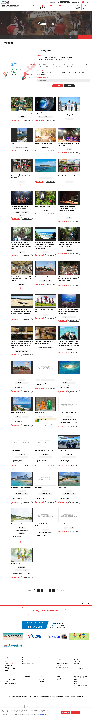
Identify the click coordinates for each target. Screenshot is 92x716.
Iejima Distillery (15, 563)
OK (75, 712)
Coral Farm (14, 143)
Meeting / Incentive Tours (44, 679)
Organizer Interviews (26, 678)
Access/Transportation (9, 659)
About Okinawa (25, 8)
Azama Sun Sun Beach (18, 412)
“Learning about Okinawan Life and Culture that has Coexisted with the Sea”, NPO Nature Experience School (44, 245)
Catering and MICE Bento (79, 668)
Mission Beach (62, 450)
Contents (59, 8)
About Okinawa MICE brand (10, 669)
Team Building (59, 659)
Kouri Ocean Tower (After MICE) (44, 174)
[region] (46, 712)
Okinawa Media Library (9, 683)
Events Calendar (8, 663)
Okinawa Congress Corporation (68, 524)
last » (62, 590)
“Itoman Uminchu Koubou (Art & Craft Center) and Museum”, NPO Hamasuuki (21, 278)
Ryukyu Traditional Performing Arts (44, 310)
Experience (58, 661)
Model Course (7, 687)
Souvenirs (76, 670)
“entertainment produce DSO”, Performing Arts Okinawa (20, 207)
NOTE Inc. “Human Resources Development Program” (67, 114)
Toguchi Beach (15, 450)
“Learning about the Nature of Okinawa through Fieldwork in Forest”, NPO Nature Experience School (21, 245)
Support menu (86, 8)
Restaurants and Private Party (28, 663)
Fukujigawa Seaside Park (18, 524)
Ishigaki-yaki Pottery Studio (43, 113)
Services (68, 8)
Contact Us (76, 679)
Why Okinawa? (34, 8)
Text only (88, 37)
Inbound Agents (77, 666)
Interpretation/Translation (79, 665)
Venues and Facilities (42, 8)
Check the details (16, 120)
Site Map (75, 683)
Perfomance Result (26, 679)
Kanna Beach (39, 487)
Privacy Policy (77, 681)
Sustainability (7, 667)
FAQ (6, 661)
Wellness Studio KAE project (43, 143)
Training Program (25, 681)
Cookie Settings (65, 712)
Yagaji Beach (62, 487)
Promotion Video (8, 685)
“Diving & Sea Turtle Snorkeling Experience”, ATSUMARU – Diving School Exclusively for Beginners (68, 343)
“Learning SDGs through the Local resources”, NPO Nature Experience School (69, 244)
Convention (41, 681)
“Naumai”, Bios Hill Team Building (21, 113)
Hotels (23, 661)
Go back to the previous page (82, 603)
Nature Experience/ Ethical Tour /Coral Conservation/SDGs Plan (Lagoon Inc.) (68, 311)
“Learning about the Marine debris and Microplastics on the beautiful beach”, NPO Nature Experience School (21, 312)
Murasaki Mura (39, 412)
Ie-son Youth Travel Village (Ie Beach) (44, 525)
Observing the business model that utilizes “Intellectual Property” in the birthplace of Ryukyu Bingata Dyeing (22, 344)
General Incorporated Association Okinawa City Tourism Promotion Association (21, 175)
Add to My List (27, 120)
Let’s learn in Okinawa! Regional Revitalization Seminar (45, 342)
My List (58, 676)
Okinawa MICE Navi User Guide (80, 685)
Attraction (58, 665)
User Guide (64, 2)
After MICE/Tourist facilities (62, 667)
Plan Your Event (77, 8)
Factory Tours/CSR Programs (62, 663)
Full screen (81, 37)
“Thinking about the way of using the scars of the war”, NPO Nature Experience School (68, 278)
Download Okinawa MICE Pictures (10, 680)
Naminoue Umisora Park (42, 376)
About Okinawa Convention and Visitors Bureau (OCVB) (80, 677)
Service (75, 657)
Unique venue (51, 8)
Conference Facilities (26, 659)
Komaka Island (63, 376)
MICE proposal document (10, 677)
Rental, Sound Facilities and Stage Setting (79, 662)
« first (29, 590)
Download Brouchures (26, 676)
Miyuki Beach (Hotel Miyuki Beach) (21, 487)
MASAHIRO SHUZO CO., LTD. (67, 412)
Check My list (76, 2)
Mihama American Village (42, 277)
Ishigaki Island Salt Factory (43, 206)
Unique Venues (43, 657)
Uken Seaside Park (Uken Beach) (45, 450)
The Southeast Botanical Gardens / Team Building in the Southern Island (69, 175)
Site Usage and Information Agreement (62, 679)
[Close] (89, 712)
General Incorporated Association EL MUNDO (68, 144)
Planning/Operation (78, 659)
